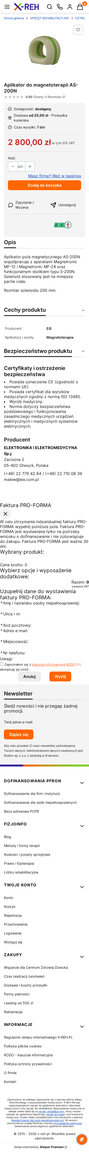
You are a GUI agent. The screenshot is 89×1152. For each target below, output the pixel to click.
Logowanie (13, 933)
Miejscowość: (14, 641)
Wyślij (60, 676)
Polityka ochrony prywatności (28, 1064)
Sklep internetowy (39, 1147)
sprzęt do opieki (55, 1114)
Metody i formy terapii (22, 845)
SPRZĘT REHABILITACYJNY (49, 18)
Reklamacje (13, 1012)
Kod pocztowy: (15, 625)
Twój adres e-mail (18, 722)
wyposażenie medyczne (67, 1123)
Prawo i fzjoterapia (19, 863)
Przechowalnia (15, 924)
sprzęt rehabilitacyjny (51, 1111)
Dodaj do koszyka (45, 185)
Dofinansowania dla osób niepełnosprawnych (40, 802)
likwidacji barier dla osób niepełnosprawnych (38, 1120)
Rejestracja (13, 915)
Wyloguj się (13, 942)
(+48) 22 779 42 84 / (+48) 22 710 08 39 (43, 473)
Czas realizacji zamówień (24, 976)
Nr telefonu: (13, 652)
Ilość (11, 158)
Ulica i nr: (10, 613)
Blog (7, 837)
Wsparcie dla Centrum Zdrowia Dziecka (36, 967)
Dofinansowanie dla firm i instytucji (32, 793)
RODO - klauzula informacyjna (28, 1055)
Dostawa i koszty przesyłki (25, 985)
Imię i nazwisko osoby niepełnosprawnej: (40, 603)
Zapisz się (18, 734)
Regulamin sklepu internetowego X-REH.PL (38, 1037)
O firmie (10, 1073)
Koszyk (10, 906)
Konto (8, 898)
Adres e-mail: (14, 630)
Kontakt (10, 1081)
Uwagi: (6, 658)
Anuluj (29, 676)
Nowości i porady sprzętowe (27, 854)
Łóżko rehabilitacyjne (21, 872)
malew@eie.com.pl (21, 479)
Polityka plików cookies (23, 1046)
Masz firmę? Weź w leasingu (54, 175)
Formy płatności (16, 994)
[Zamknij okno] (5, 513)
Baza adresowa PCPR (21, 811)
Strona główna (14, 18)
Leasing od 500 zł (18, 1003)
